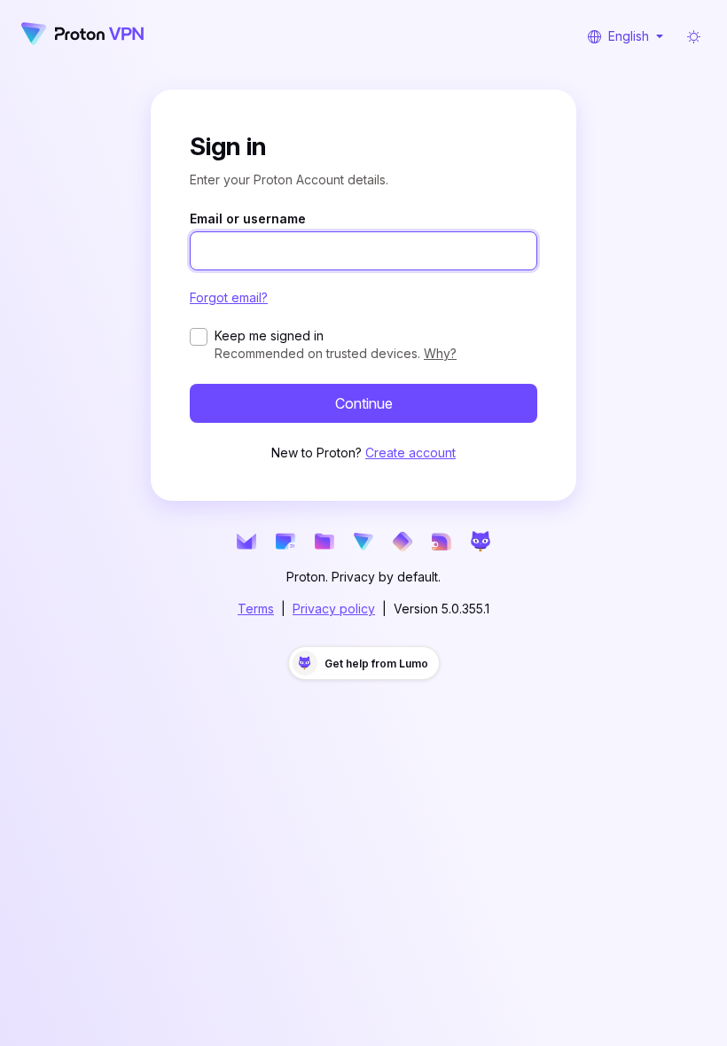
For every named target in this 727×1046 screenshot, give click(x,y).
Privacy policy (334, 608)
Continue (364, 403)
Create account (410, 452)
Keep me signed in (269, 335)
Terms (256, 608)
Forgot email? (229, 297)
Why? (440, 353)
